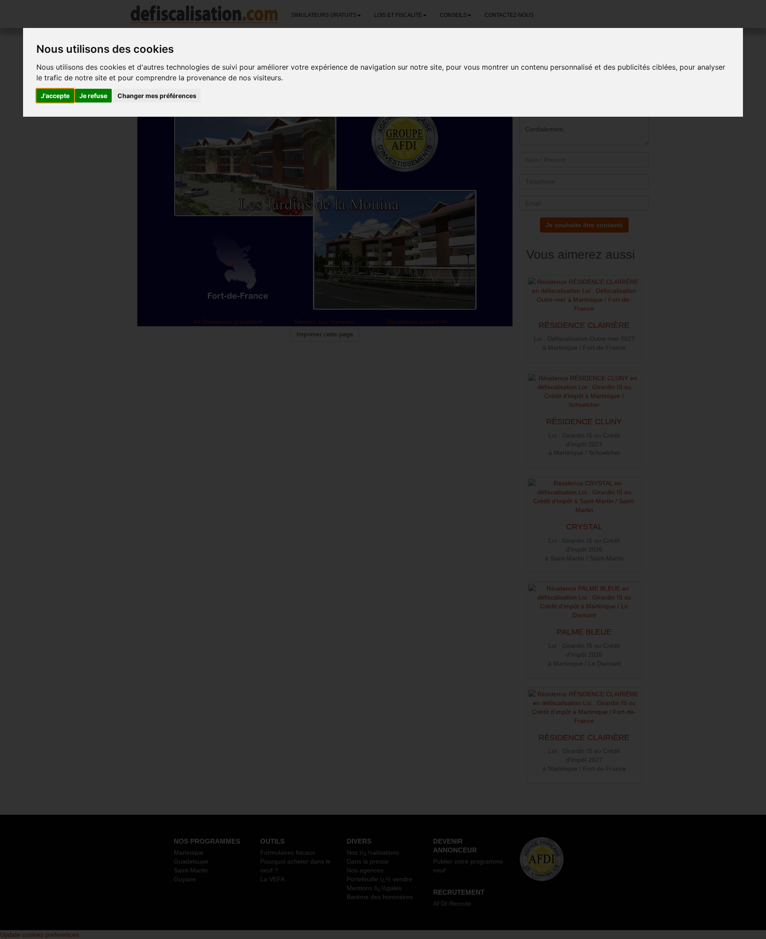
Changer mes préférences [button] (156, 95)
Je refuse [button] (93, 95)
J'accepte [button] (55, 95)
